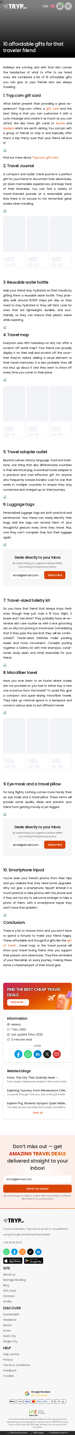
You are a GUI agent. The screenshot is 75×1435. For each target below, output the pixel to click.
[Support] (60, 6)
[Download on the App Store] (12, 1260)
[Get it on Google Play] (33, 1260)
